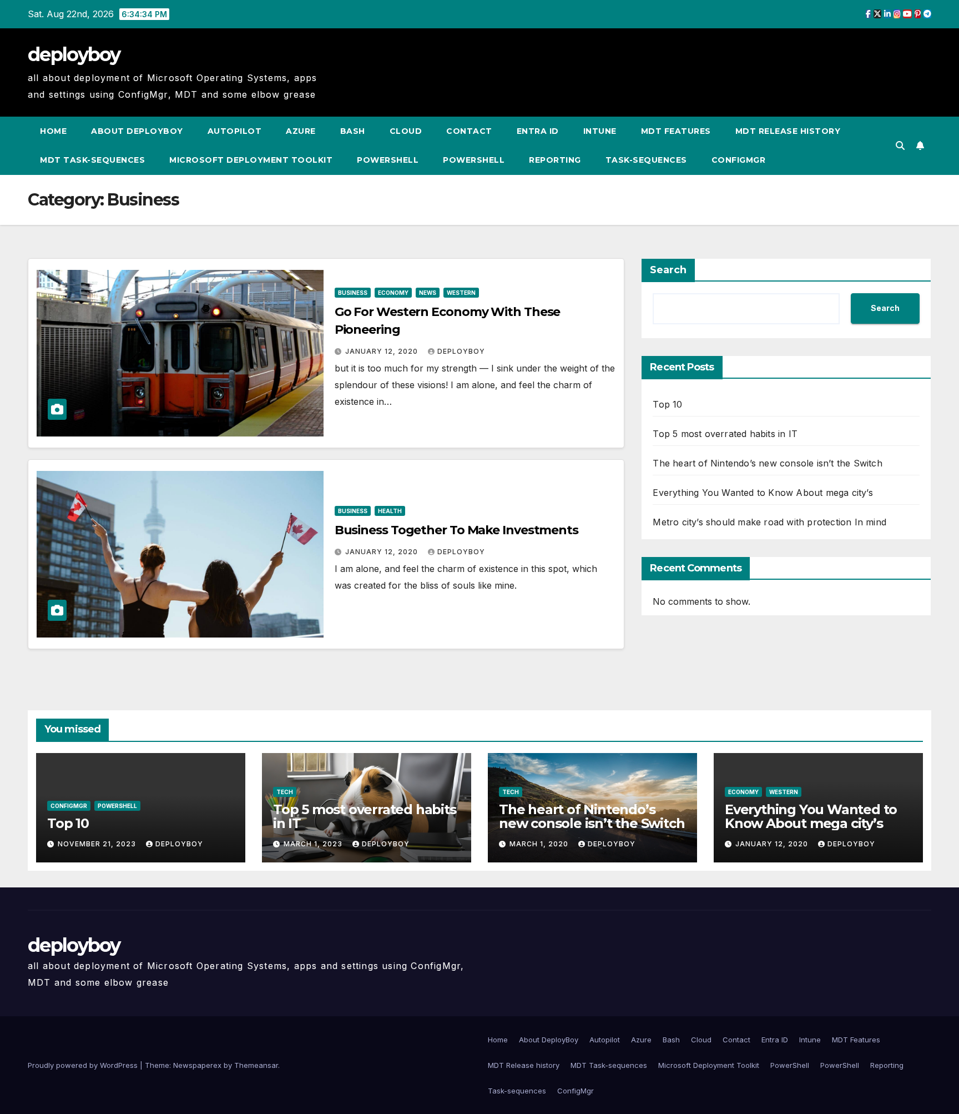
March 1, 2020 (540, 844)
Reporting (555, 160)
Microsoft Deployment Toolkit (250, 160)
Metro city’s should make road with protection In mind (769, 522)
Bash (352, 131)
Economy (393, 292)
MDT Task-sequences (92, 160)
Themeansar (256, 1065)
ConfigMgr (738, 160)
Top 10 (667, 404)
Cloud (406, 131)
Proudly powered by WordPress (84, 1065)
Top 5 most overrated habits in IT (725, 433)
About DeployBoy (137, 131)
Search (668, 270)
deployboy (74, 54)
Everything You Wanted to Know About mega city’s (762, 492)
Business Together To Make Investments (456, 530)
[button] (900, 145)
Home (53, 131)
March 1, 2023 (314, 844)
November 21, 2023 (98, 844)
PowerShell (387, 160)
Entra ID (538, 131)
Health (390, 511)
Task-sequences (646, 160)
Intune (600, 131)
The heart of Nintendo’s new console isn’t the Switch (767, 463)
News (427, 292)
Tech (284, 792)
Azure (301, 131)
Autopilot (235, 131)
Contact (469, 131)
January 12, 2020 (382, 351)
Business (352, 292)
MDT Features (676, 131)
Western (461, 292)
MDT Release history (788, 131)
